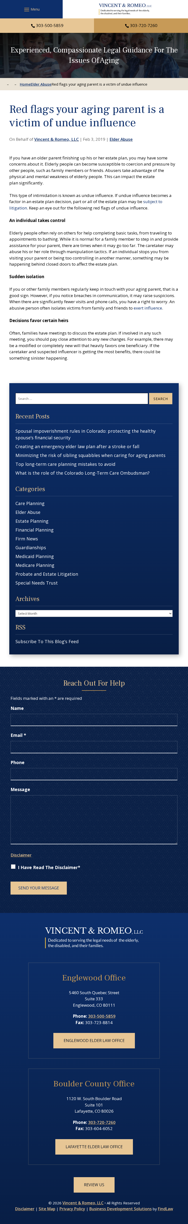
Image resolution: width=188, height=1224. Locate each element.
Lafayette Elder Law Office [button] (94, 1146)
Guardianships (30, 547)
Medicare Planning (34, 565)
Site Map (47, 1208)
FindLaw (165, 1208)
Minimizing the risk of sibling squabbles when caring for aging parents (90, 455)
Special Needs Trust (36, 583)
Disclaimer (21, 855)
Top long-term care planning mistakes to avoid (65, 464)
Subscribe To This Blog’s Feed (47, 641)
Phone (17, 762)
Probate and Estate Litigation (46, 574)
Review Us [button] (94, 1184)
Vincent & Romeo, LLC (56, 139)
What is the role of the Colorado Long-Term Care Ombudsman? (82, 473)
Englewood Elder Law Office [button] (94, 1040)
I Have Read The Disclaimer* (49, 867)
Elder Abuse (121, 139)
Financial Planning (34, 530)
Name (17, 708)
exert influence (148, 308)
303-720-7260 (143, 25)
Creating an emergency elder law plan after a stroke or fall (77, 446)
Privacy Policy (72, 1208)
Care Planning (30, 503)
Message (20, 789)
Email (18, 735)
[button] (31, 9)
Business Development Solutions (120, 1208)
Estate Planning (31, 521)
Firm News (26, 539)
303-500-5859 (49, 25)
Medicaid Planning (34, 556)
